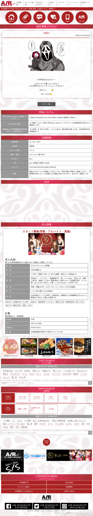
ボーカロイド (15, 374)
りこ (13, 420)
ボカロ (31, 374)
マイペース (56, 374)
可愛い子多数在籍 (58, 420)
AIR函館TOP (24, 482)
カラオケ (42, 424)
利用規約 (69, 487)
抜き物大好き (8, 371)
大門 (17, 427)
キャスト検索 (29, 4)
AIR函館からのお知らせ (24, 491)
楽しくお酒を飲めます (41, 420)
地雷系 (75, 374)
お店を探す (69, 482)
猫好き (5, 374)
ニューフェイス (73, 4)
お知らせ (51, 4)
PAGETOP (46, 442)
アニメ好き (59, 424)
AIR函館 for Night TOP (9, 9)
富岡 (35, 424)
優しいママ (57, 371)
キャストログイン (86, 513)
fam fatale (23, 9)
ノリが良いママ (69, 371)
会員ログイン (60, 513)
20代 (83, 424)
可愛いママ (36, 371)
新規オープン (85, 4)
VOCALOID (66, 374)
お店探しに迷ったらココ (76, 420)
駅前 (11, 427)
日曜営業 (24, 427)
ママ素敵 (6, 420)
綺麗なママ (47, 371)
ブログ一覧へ (46, 104)
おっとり (6, 377)
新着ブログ (42, 9)
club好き (27, 371)
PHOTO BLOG (40, 3)
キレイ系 (18, 371)
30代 (88, 424)
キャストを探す (24, 487)
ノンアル (83, 374)
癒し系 (14, 377)
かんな (19, 420)
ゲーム (24, 374)
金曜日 (51, 9)
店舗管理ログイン (72, 513)
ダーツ (38, 374)
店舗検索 (18, 4)
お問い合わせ (69, 491)
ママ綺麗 (27, 420)
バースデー (61, 4)
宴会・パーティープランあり (14, 424)
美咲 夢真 (32, 9)
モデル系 (22, 377)
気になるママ (82, 371)
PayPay (5, 427)
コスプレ (46, 374)
